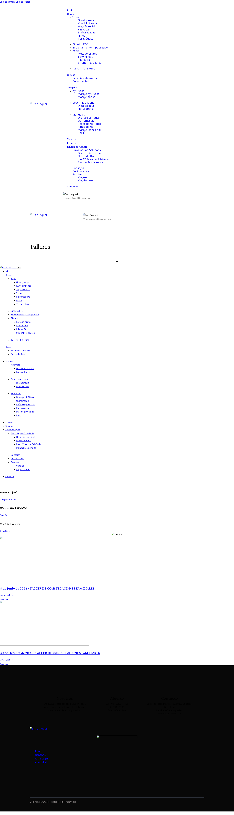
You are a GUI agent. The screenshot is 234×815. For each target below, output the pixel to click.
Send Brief (4, 515)
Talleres (10, 595)
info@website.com (8, 499)
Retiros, (3, 595)
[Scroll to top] (1, 813)
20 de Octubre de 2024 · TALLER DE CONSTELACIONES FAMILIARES (50, 653)
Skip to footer (23, 1)
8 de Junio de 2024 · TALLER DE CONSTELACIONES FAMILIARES (47, 588)
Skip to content (7, 1)
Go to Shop (5, 531)
